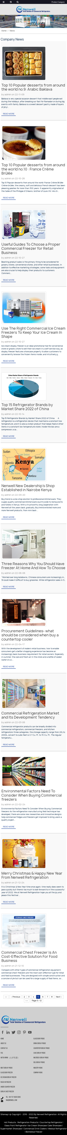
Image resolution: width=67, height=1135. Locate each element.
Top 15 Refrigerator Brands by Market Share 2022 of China (27, 406)
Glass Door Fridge (39, 1039)
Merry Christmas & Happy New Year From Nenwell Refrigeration (31, 875)
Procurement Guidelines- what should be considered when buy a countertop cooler (30, 635)
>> (26, 1000)
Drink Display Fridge (40, 1043)
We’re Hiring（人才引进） (10, 1058)
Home (4, 30)
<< (6, 996)
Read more (8, 113)
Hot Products (10, 1122)
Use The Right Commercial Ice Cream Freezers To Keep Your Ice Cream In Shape (33, 332)
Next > (59, 996)
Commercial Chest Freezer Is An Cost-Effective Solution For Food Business (29, 956)
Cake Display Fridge (39, 1053)
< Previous (15, 996)
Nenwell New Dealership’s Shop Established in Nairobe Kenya (28, 487)
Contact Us (4, 1048)
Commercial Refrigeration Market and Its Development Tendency (30, 715)
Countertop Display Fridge (42, 1048)
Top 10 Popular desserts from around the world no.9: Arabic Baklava (33, 87)
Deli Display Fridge (39, 1062)
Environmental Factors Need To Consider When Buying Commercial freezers (31, 795)
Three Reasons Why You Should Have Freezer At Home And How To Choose (33, 565)
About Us (3, 1043)
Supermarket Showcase (11, 1128)
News (12, 30)
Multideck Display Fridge (41, 1058)
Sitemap (4, 1114)
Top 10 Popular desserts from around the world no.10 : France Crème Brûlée (33, 169)
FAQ (2, 1053)
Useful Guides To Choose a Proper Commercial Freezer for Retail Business (30, 248)
